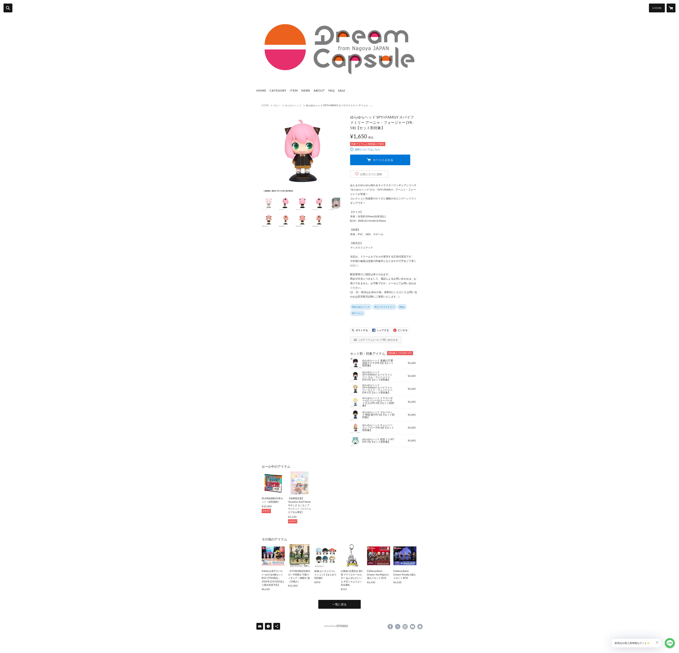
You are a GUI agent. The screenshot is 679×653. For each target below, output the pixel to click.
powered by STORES (336, 626)
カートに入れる (383, 159)
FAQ (331, 90)
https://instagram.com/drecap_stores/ (405, 626)
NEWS (305, 90)
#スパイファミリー (384, 306)
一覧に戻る (339, 604)
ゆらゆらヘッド (293, 105)
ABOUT (319, 90)
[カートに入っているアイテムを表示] (671, 8)
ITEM (294, 90)
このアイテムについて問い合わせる (378, 339)
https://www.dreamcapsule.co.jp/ (420, 626)
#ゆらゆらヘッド (361, 306)
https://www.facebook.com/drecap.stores (390, 626)
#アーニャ (357, 313)
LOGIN (656, 7)
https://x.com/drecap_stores (397, 626)
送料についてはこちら (367, 149)
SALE (341, 90)
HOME (261, 90)
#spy (402, 306)
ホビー (277, 105)
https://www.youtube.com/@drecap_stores (412, 626)
